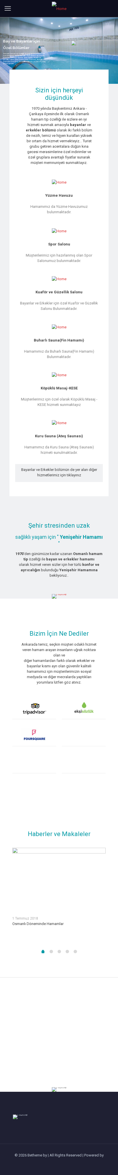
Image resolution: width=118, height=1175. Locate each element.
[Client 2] (83, 708)
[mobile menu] (8, 8)
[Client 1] (34, 708)
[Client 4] (83, 735)
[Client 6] (83, 763)
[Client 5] (34, 763)
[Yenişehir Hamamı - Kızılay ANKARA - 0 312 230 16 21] (59, 8)
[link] (59, 596)
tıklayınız (74, 475)
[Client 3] (34, 735)
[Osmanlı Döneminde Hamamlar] (59, 879)
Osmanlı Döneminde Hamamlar (38, 924)
